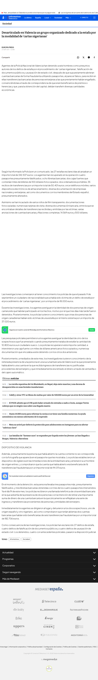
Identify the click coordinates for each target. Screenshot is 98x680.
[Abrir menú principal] (94, 17)
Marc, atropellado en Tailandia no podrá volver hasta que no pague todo (29, 13)
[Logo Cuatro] (79, 601)
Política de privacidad (34, 647)
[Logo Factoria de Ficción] (79, 610)
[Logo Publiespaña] (49, 635)
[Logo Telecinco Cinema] (49, 626)
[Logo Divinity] (18, 610)
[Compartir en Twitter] (83, 57)
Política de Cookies (69, 647)
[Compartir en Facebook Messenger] (89, 57)
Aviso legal (4, 647)
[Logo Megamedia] (50, 659)
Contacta (49, 649)
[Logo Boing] (19, 618)
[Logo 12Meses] (79, 626)
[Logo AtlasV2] (19, 635)
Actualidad (7, 552)
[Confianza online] (49, 671)
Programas (8, 558)
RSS (94, 647)
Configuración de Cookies (53, 647)
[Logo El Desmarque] (49, 610)
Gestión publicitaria (85, 647)
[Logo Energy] (49, 618)
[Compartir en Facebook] (94, 57)
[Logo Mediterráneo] (79, 635)
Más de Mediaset (10, 578)
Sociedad (7, 23)
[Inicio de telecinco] (3, 17)
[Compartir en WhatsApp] (78, 57)
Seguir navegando (11, 572)
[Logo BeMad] (79, 618)
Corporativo (8, 565)
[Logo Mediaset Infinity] (18, 601)
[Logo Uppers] (19, 627)
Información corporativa (17, 647)
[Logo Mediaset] (49, 590)
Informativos (14, 539)
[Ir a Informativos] (14, 18)
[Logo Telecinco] (49, 601)
